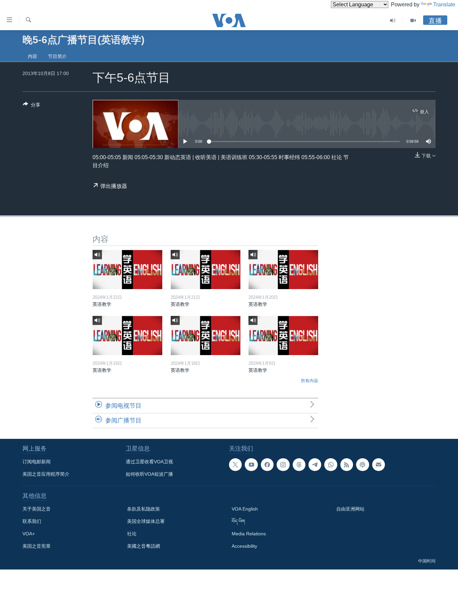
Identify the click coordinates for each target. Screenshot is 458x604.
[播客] (362, 464)
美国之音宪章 (36, 546)
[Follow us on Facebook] (267, 464)
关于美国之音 (36, 509)
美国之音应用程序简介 (45, 474)
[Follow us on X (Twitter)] (235, 464)
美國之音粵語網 (143, 546)
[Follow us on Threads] (299, 464)
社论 (131, 533)
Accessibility (244, 546)
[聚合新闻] (346, 464)
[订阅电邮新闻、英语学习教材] (378, 464)
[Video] (413, 20)
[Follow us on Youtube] (251, 464)
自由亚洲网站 (350, 509)
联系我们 (31, 521)
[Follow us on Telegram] (314, 464)
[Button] (31, 106)
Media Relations (249, 533)
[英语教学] (127, 269)
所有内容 (309, 380)
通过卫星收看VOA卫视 (149, 461)
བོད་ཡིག (238, 521)
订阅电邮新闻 (36, 461)
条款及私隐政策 (143, 509)
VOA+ (28, 533)
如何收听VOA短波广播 (149, 474)
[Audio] (393, 20)
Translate (444, 4)
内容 (32, 56)
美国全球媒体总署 (146, 521)
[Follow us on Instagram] (283, 464)
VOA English (245, 509)
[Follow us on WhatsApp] (330, 464)
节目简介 (57, 56)
